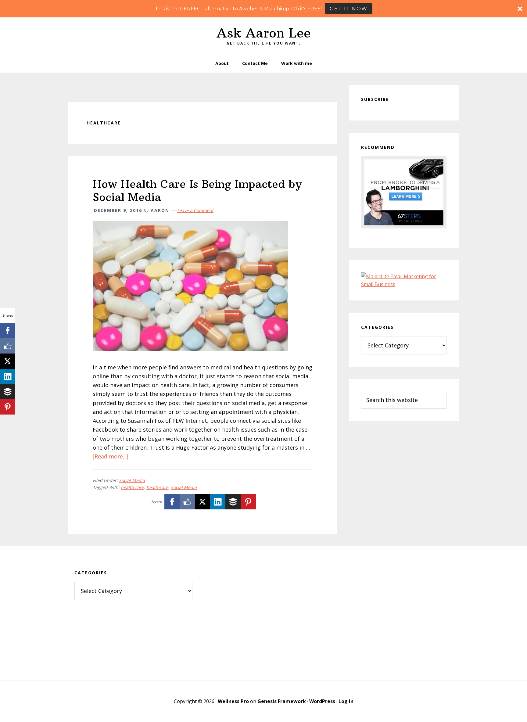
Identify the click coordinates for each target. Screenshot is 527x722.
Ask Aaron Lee (264, 33)
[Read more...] (110, 456)
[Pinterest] (248, 501)
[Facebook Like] (187, 501)
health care (132, 487)
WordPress (322, 701)
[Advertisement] (264, 613)
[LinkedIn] (217, 501)
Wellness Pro (233, 701)
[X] (202, 501)
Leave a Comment (195, 210)
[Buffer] (233, 501)
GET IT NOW (348, 9)
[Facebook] (172, 501)
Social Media (132, 480)
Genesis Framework (281, 701)
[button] (263, 8)
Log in (346, 701)
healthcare (157, 487)
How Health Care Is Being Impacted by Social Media (197, 190)
